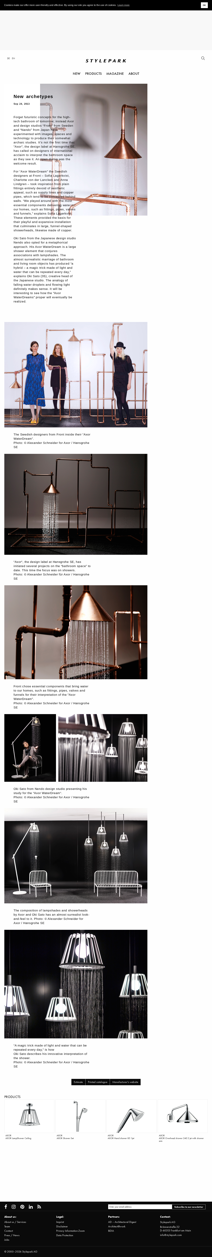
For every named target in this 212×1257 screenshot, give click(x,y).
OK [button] (204, 5)
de (8, 58)
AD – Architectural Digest (122, 1222)
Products (93, 73)
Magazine (115, 73)
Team (7, 1226)
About (133, 73)
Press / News (11, 1235)
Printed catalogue (97, 1082)
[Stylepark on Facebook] (5, 1207)
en (13, 58)
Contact (8, 1230)
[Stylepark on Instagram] (13, 1207)
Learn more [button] (124, 5)
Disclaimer (62, 1226)
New (77, 73)
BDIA (111, 1230)
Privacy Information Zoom (70, 1230)
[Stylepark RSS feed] (39, 1207)
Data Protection (64, 1235)
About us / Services (15, 1222)
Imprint (60, 1222)
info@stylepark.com (171, 1235)
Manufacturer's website (125, 1082)
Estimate (78, 1082)
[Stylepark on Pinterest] (22, 1207)
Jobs (6, 1239)
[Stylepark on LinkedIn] (31, 1207)
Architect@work (116, 1226)
